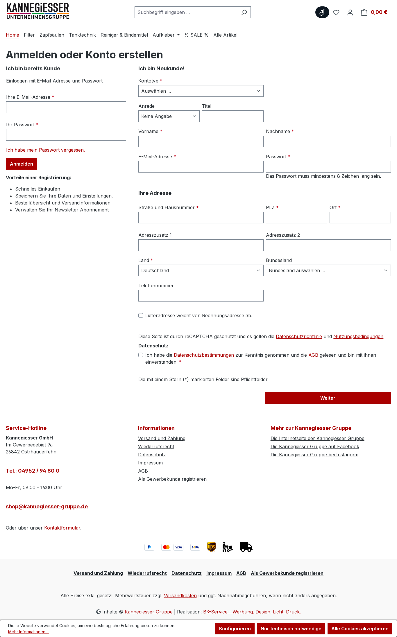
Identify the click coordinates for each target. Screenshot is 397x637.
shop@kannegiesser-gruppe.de (47, 506)
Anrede (146, 106)
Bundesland (279, 260)
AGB (313, 355)
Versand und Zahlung (161, 438)
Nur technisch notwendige (291, 628)
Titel (206, 106)
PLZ (272, 207)
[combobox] (186, 12)
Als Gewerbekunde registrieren (172, 479)
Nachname (280, 131)
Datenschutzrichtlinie (299, 336)
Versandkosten (180, 595)
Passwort (278, 156)
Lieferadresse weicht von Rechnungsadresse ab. (198, 315)
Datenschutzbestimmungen (204, 355)
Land (145, 260)
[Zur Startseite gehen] (38, 11)
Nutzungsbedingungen (358, 336)
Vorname (150, 131)
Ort (335, 207)
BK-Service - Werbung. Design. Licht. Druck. (252, 612)
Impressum (150, 463)
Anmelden (21, 164)
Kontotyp (150, 81)
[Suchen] (244, 12)
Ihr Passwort (22, 125)
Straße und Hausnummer (168, 207)
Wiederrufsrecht (156, 446)
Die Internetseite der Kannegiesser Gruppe (317, 438)
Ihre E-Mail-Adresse (30, 97)
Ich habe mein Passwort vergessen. (45, 150)
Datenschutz (152, 454)
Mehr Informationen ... (28, 631)
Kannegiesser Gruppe (149, 612)
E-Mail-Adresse (157, 156)
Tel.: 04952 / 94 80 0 (33, 471)
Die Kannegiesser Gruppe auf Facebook (315, 446)
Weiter (327, 398)
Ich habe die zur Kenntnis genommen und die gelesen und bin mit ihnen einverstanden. (260, 358)
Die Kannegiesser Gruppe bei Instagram (314, 454)
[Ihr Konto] (350, 12)
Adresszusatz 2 (283, 235)
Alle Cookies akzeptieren (360, 628)
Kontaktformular (62, 528)
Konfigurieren (235, 628)
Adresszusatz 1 (155, 235)
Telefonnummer (156, 285)
